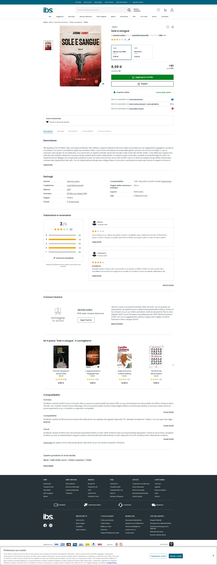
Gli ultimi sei (156, 371)
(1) (80, 239)
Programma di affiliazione (134, 523)
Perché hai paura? (61, 371)
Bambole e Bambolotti (140, 493)
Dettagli (60, 131)
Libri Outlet (46, 490)
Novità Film (114, 484)
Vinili (89, 490)
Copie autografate (72, 490)
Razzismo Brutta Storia (158, 535)
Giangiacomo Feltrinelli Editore (160, 523)
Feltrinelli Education (156, 532)
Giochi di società (138, 490)
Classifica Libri (48, 487)
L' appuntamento (92, 371)
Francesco (102, 253)
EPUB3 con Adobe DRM (77, 194)
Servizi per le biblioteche (133, 520)
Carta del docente (121, 2)
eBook (46, 460)
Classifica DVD (115, 487)
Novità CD (91, 484)
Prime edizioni (70, 484)
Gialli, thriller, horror (58, 460)
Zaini (156, 493)
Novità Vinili (92, 493)
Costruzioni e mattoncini (140, 484)
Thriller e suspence (76, 460)
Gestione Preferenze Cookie (110, 533)
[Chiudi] (213, 555)
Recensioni (72, 131)
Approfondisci (117, 324)
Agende (157, 487)
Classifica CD (92, 487)
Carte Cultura (109, 2)
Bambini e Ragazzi (116, 496)
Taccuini (158, 484)
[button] (129, 10)
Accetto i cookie (176, 556)
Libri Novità (47, 484)
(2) (71, 229)
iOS (170, 419)
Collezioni (69, 493)
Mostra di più (168, 285)
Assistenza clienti (138, 2)
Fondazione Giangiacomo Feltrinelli (159, 527)
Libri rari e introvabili (72, 487)
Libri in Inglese (48, 493)
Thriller (89, 460)
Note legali (48, 466)
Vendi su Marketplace (132, 526)
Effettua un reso (106, 526)
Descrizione (48, 131)
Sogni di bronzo (124, 371)
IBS (119, 71)
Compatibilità (87, 131)
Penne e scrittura (160, 490)
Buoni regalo (98, 2)
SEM (160, 35)
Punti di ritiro (88, 2)
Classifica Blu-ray (116, 490)
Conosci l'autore (104, 131)
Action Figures (137, 496)
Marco (100, 222)
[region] (108, 556)
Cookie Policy (112, 563)
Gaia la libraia (81, 530)
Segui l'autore (86, 320)
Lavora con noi (130, 530)
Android (46, 422)
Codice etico (129, 533)
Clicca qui (47, 443)
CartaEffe (78, 2)
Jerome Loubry (119, 35)
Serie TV (113, 493)
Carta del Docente (136, 99)
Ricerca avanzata (137, 10)
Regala (144, 84)
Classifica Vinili (93, 496)
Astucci (157, 496)
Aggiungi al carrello (144, 77)
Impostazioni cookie (158, 556)
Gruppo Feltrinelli (155, 520)
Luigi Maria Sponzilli (140, 35)
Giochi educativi (138, 487)
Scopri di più (74, 202)
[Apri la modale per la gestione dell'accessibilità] (171, 544)
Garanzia (104, 530)
